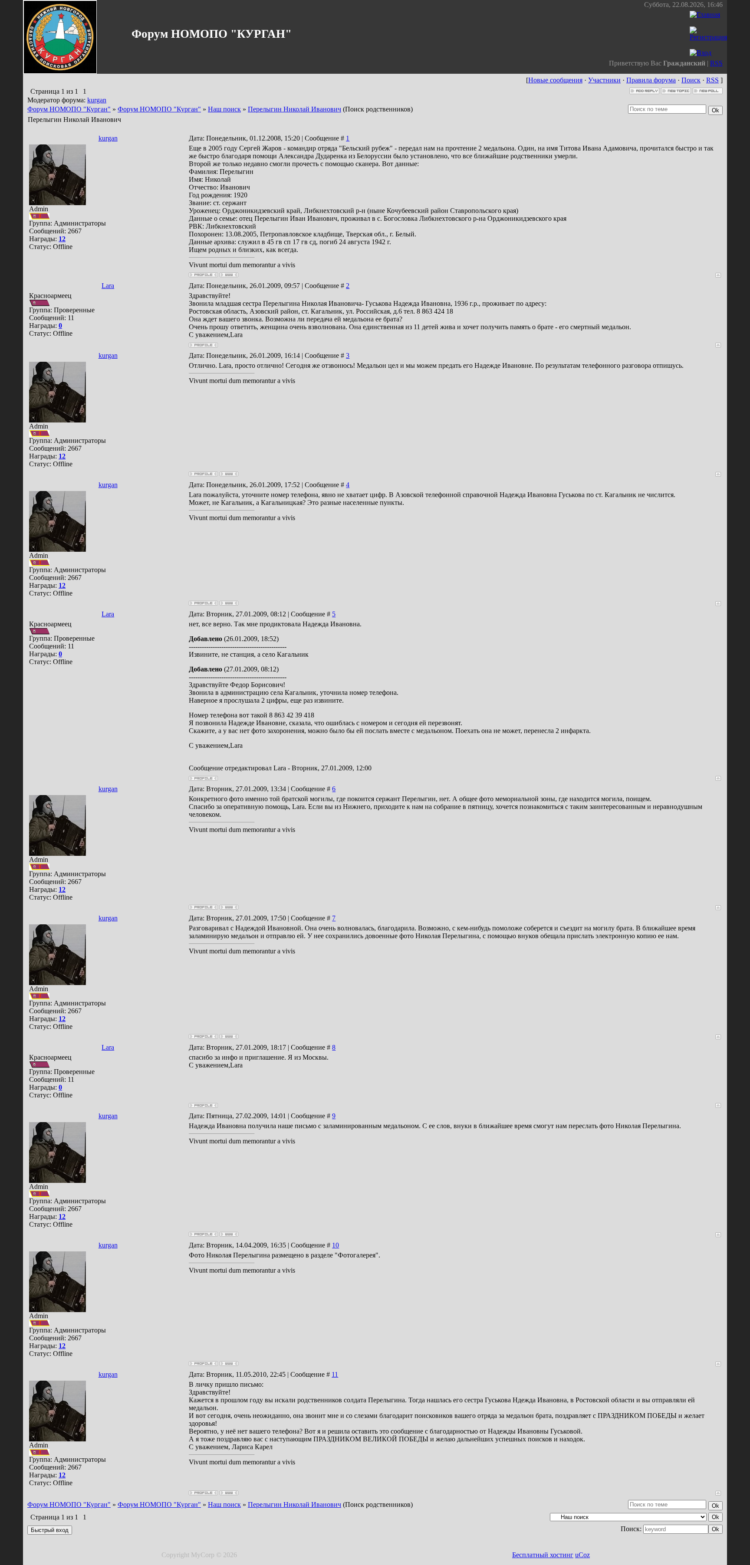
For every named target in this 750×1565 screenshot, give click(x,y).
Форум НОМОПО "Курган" (69, 109)
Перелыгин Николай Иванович (294, 109)
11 (335, 1374)
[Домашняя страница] (229, 274)
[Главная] (705, 14)
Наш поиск (224, 109)
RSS (716, 63)
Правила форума (651, 80)
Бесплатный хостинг (542, 1554)
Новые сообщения (555, 80)
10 (335, 1245)
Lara (108, 285)
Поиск (691, 80)
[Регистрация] (708, 37)
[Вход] (700, 52)
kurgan (96, 100)
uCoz (582, 1554)
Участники (604, 80)
